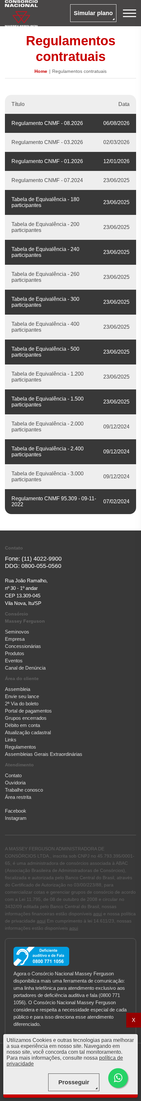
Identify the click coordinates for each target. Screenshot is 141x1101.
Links (10, 739)
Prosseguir (73, 1082)
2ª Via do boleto (21, 703)
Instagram (16, 818)
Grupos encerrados (26, 718)
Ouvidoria (15, 782)
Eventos (14, 660)
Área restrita (18, 797)
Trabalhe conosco (24, 790)
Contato (13, 775)
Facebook (15, 811)
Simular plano (93, 13)
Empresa (15, 639)
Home (40, 71)
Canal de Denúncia (25, 668)
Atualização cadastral (28, 732)
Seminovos (17, 631)
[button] (118, 1078)
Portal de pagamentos (28, 711)
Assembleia (17, 689)
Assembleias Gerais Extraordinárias (43, 754)
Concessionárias (23, 646)
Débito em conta (22, 725)
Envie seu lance (22, 696)
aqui (97, 913)
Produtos (14, 653)
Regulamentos (20, 747)
